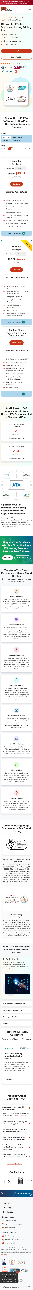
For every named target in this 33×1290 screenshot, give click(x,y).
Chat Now (7, 557)
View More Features (16, 233)
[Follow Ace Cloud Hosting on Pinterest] (17, 1280)
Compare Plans (16, 51)
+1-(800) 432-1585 (19, 1239)
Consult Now (16, 342)
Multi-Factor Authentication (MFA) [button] (15, 1003)
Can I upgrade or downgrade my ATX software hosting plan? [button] (14, 1123)
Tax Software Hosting (14, 18)
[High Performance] (5, 1270)
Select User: (10, 168)
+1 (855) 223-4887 (2, 1193)
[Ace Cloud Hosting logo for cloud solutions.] (6, 9)
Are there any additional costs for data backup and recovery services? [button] (14, 1156)
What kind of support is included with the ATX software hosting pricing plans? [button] (13, 1147)
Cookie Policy (12, 1281)
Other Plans (16, 140)
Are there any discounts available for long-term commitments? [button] (14, 1130)
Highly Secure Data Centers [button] (12, 1010)
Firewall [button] (5, 1023)
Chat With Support (10, 1236)
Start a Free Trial (16, 57)
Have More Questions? (14, 1164)
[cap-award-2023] (21, 1261)
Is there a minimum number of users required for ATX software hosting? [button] (14, 1138)
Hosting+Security (18, 137)
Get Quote (16, 184)
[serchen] (15, 1270)
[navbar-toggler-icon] (29, 9)
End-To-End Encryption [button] (11, 959)
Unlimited (6, 140)
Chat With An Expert (23, 1193)
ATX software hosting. (19, 1115)
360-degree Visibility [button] (10, 1017)
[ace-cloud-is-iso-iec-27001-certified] (24, 1270)
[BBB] (4, 1261)
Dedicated (6, 137)
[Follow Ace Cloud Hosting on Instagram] (21, 1280)
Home (3, 18)
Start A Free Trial (22, 557)
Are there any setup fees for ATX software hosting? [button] (13, 1108)
